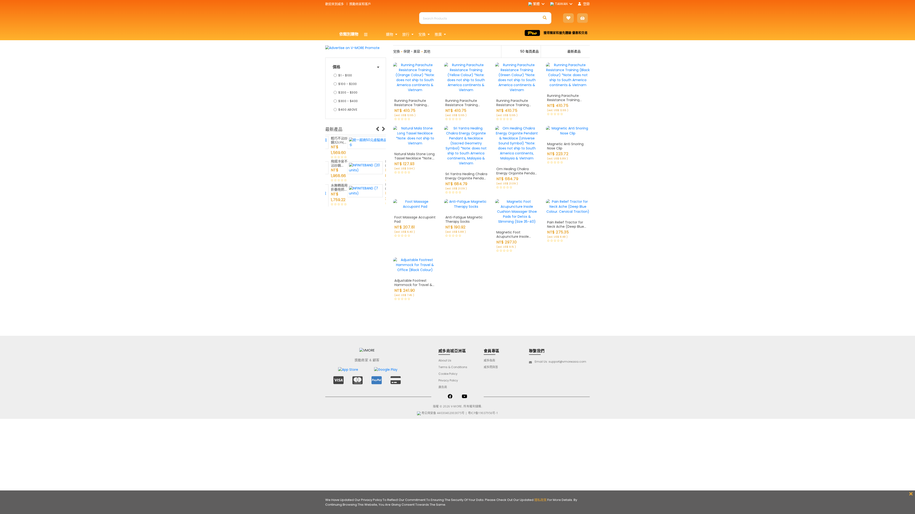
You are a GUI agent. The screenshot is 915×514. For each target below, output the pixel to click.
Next (383, 127)
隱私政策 (540, 500)
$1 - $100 (345, 75)
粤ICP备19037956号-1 (483, 413)
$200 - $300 (348, 92)
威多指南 (489, 360)
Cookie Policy (448, 374)
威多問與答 (491, 367)
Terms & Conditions (452, 367)
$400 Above (347, 110)
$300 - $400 (348, 101)
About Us (444, 360)
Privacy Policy (448, 380)
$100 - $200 (347, 84)
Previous (377, 127)
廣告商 (442, 387)
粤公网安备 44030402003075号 (443, 413)
